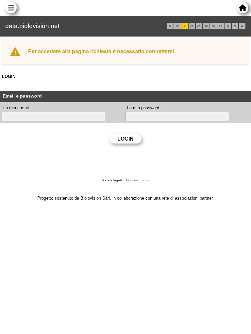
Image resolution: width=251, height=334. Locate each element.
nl (206, 26)
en (191, 26)
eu (213, 26)
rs (235, 26)
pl (228, 26)
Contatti (132, 180)
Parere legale (112, 180)
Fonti (145, 180)
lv (242, 26)
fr (170, 26)
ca (220, 26)
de (177, 26)
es (199, 26)
